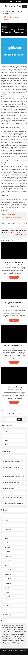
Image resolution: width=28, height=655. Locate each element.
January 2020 (8, 614)
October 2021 (8, 529)
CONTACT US (11, 1)
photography (9, 636)
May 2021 (7, 542)
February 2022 (8, 516)
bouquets (20, 625)
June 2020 (7, 592)
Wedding (4, 26)
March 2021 (7, 551)
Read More (13, 277)
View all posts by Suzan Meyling (9, 217)
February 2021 (8, 556)
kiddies (8, 634)
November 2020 (8, 569)
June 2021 (7, 538)
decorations (18, 223)
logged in (10, 413)
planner (14, 636)
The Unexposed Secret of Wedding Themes (14, 503)
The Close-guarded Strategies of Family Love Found (20, 233)
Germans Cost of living (14, 387)
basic (8, 625)
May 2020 (7, 596)
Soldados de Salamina (14, 6)
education (20, 629)
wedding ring (4, 644)
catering (16, 627)
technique (14, 640)
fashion (6, 435)
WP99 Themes (16, 653)
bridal (8, 627)
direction (15, 629)
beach (10, 625)
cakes (12, 627)
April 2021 (7, 547)
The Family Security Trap (10, 493)
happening (24, 223)
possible (18, 636)
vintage (10, 643)
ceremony (20, 627)
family (7, 631)
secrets (16, 638)
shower (20, 638)
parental (21, 634)
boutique (4, 627)
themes (18, 640)
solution (4, 640)
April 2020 (7, 601)
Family (6, 431)
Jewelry (6, 440)
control (4, 629)
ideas (24, 631)
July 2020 (7, 587)
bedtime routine (15, 625)
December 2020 (8, 565)
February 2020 (8, 610)
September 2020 (8, 578)
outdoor (15, 634)
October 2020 (8, 574)
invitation (4, 634)
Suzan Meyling (10, 264)
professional (4, 638)
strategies (9, 640)
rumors (8, 638)
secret (13, 638)
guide (16, 631)
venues (22, 640)
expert (3, 631)
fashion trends (12, 631)
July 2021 (7, 533)
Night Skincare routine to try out (12, 482)
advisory (4, 625)
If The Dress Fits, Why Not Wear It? (14, 262)
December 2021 (8, 524)
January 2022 (8, 520)
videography (5, 643)
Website (19, 217)
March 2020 (7, 605)
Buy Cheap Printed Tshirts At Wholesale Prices (14, 303)
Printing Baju (22, 636)
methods (11, 634)
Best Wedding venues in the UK (14, 345)
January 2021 (8, 560)
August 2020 (8, 583)
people (4, 636)
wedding (3, 224)
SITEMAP (18, 1)
